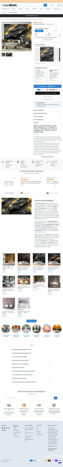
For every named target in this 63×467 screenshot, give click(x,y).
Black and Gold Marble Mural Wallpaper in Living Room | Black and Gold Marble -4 (24, 268)
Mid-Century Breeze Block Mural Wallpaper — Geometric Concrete (39, 286)
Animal (20, 9)
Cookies (14, 434)
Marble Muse (20, 270)
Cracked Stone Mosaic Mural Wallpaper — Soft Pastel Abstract (23, 313)
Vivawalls (37, 134)
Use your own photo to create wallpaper (47, 93)
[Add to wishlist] (29, 24)
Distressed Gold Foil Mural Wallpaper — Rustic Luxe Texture (8, 268)
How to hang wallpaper (29, 428)
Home (3, 19)
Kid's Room (56, 9)
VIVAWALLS (4, 270)
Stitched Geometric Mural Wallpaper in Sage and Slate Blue (8, 290)
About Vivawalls (39, 435)
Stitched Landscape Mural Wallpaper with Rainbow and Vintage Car (24, 287)
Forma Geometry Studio (37, 288)
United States (56, 456)
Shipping (15, 429)
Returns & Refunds (16, 431)
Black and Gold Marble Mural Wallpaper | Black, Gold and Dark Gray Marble (54, 268)
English (47, 456)
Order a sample (47, 96)
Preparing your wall (28, 436)
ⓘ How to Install (39, 79)
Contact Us (38, 433)
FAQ (37, 429)
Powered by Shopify (5, 461)
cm (47, 30)
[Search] (45, 5)
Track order (38, 431)
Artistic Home (5, 292)
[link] (31, 193)
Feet (56, 30)
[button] (7, 185)
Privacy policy (16, 436)
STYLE (41, 9)
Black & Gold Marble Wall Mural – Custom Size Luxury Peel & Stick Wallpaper (38, 268)
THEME (27, 9)
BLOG (3, 12)
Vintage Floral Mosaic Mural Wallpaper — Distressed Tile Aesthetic (53, 290)
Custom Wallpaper (12, 12)
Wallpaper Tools (28, 438)
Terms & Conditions (17, 432)
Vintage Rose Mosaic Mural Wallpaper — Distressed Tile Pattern (8, 313)
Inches (39, 30)
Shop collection (31, 321)
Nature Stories (20, 315)
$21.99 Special (5, 9)
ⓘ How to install (52, 80)
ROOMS (34, 9)
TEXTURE (48, 9)
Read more (9, 415)
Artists (13, 9)
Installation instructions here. (47, 156)
